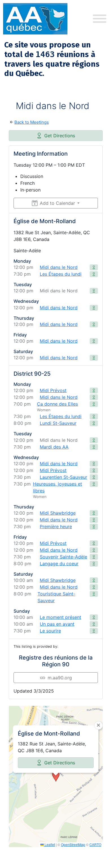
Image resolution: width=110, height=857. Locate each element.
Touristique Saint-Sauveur (56, 597)
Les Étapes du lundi (61, 274)
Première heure (56, 526)
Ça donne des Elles (57, 404)
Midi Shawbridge (58, 513)
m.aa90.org (60, 677)
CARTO (95, 844)
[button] (56, 776)
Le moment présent (60, 617)
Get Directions (59, 135)
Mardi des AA (54, 447)
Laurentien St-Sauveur (63, 477)
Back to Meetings (31, 122)
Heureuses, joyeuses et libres (57, 487)
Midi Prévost (53, 390)
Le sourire (50, 631)
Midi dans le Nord (59, 267)
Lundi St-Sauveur (58, 423)
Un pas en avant (57, 624)
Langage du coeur (59, 563)
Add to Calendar (57, 203)
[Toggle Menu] (99, 18)
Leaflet (49, 844)
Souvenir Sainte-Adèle (63, 557)
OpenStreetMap (73, 844)
